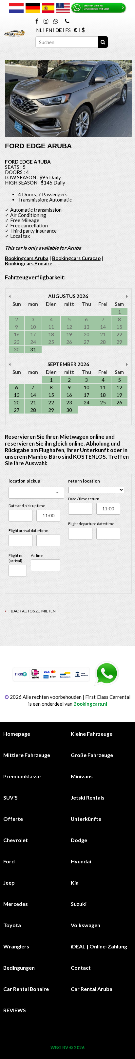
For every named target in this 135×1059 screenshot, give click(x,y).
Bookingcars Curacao (76, 258)
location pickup (24, 481)
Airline (37, 555)
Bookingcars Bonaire (28, 263)
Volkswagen (85, 925)
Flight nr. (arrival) (16, 558)
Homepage (16, 734)
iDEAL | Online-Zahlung (99, 946)
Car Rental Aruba (91, 989)
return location (84, 481)
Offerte (13, 819)
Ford (9, 861)
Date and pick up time (27, 505)
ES (68, 30)
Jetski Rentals (88, 797)
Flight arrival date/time (28, 530)
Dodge (79, 840)
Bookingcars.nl (90, 704)
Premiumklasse (22, 776)
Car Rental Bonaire (26, 989)
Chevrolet (15, 840)
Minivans (82, 776)
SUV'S (10, 797)
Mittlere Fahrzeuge (26, 755)
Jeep (9, 882)
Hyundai (81, 861)
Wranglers (16, 946)
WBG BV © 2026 (67, 1047)
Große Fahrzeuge (92, 755)
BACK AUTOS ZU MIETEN (33, 611)
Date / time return (83, 498)
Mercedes (15, 904)
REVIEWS (14, 1010)
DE (58, 30)
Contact (81, 967)
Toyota (12, 925)
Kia (75, 882)
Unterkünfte (86, 819)
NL (39, 30)
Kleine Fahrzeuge (91, 734)
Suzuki (79, 904)
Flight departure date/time (91, 523)
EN (49, 30)
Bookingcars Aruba (26, 258)
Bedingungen (19, 967)
